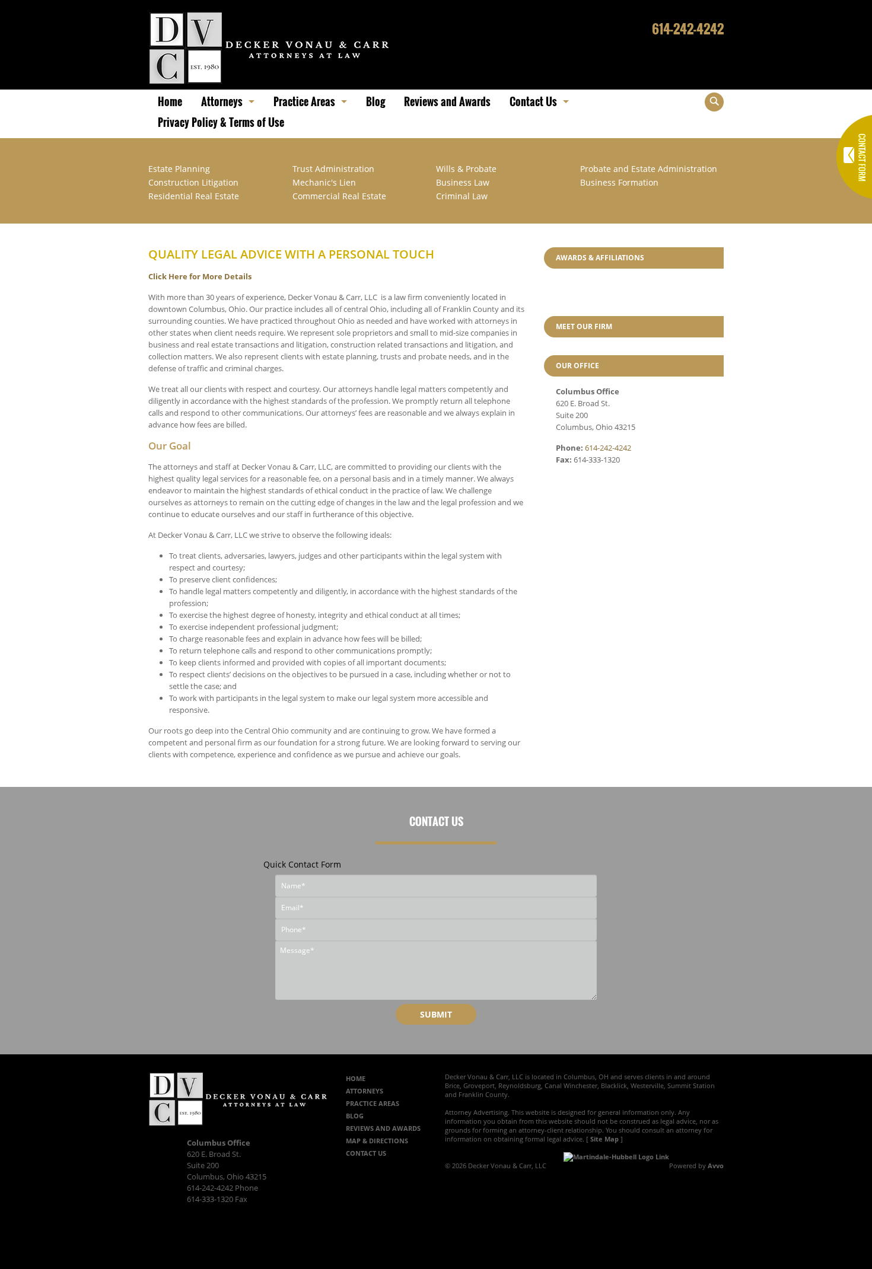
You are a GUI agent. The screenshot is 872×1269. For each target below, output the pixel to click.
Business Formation (619, 182)
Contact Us (366, 1153)
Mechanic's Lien (324, 182)
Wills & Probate (466, 168)
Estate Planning (179, 168)
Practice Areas (372, 1103)
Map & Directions (377, 1140)
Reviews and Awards (383, 1128)
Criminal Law (462, 196)
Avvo (716, 1165)
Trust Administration (333, 168)
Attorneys (364, 1090)
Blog (355, 1115)
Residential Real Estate (193, 196)
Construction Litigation (193, 182)
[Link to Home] (269, 47)
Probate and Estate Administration (648, 168)
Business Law (462, 182)
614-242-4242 (688, 28)
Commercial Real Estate (339, 196)
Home (355, 1078)
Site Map (604, 1138)
